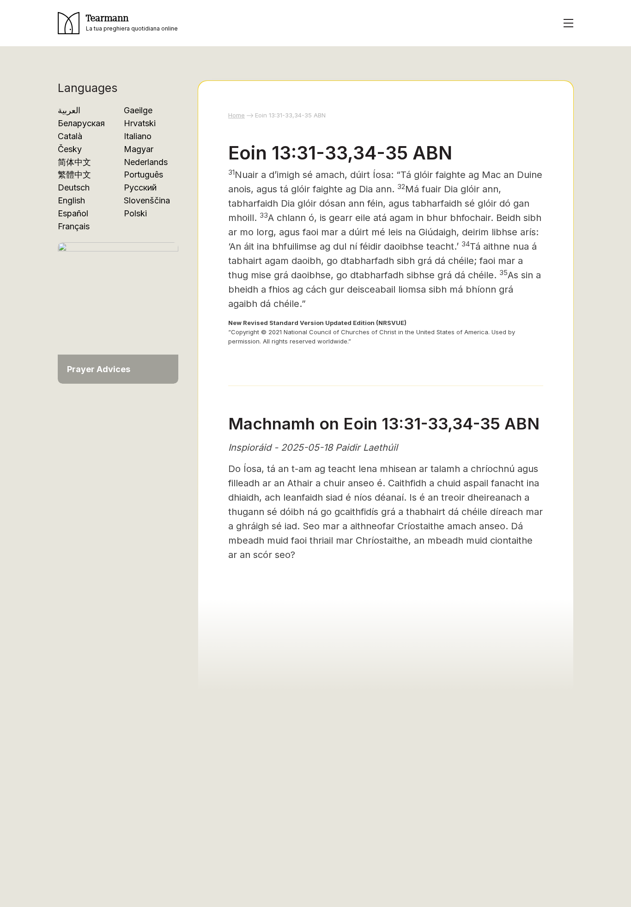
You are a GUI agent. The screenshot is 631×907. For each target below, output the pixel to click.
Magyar (138, 149)
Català (70, 136)
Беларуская (81, 123)
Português (143, 174)
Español (73, 213)
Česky (70, 149)
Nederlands (146, 162)
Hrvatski (140, 123)
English (71, 200)
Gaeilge (138, 110)
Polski (135, 213)
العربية (69, 110)
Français (74, 226)
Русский (140, 187)
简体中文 (74, 162)
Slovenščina (147, 200)
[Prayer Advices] (118, 308)
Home (236, 115)
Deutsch (74, 187)
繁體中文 (74, 174)
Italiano (138, 136)
